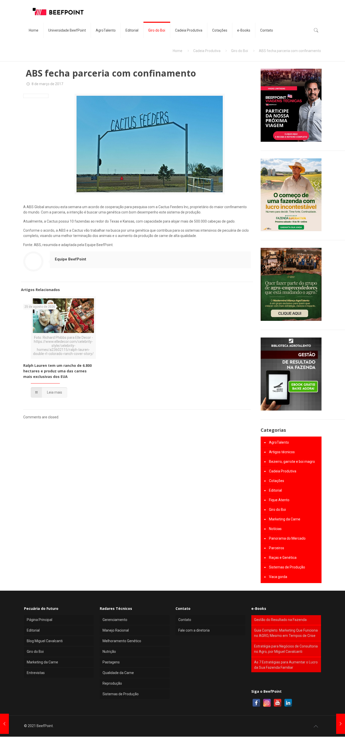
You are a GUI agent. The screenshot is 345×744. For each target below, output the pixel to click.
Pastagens (111, 662)
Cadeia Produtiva (206, 51)
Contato (184, 620)
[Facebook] (256, 703)
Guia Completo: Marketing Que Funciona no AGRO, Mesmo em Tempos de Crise (286, 633)
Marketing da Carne (284, 519)
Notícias (275, 529)
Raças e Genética (283, 558)
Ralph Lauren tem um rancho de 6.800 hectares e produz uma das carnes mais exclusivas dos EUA (57, 371)
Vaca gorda (278, 577)
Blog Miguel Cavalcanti (45, 641)
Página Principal (39, 620)
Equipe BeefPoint (70, 259)
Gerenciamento (115, 620)
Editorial (275, 490)
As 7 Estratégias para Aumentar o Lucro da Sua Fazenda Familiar (286, 664)
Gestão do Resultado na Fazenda (280, 620)
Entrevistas (36, 673)
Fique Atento (279, 500)
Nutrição (109, 652)
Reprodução (112, 683)
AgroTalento (279, 442)
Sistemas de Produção (287, 567)
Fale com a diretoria (194, 630)
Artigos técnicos (282, 452)
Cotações (276, 481)
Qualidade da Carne (118, 673)
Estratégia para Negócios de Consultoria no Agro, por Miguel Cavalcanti (286, 649)
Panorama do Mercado (287, 538)
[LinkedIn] (288, 703)
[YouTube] (278, 703)
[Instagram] (267, 703)
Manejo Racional (116, 630)
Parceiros (276, 548)
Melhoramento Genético (122, 641)
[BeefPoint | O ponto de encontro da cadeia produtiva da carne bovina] (58, 11)
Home (177, 51)
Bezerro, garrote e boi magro (292, 462)
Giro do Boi (239, 51)
